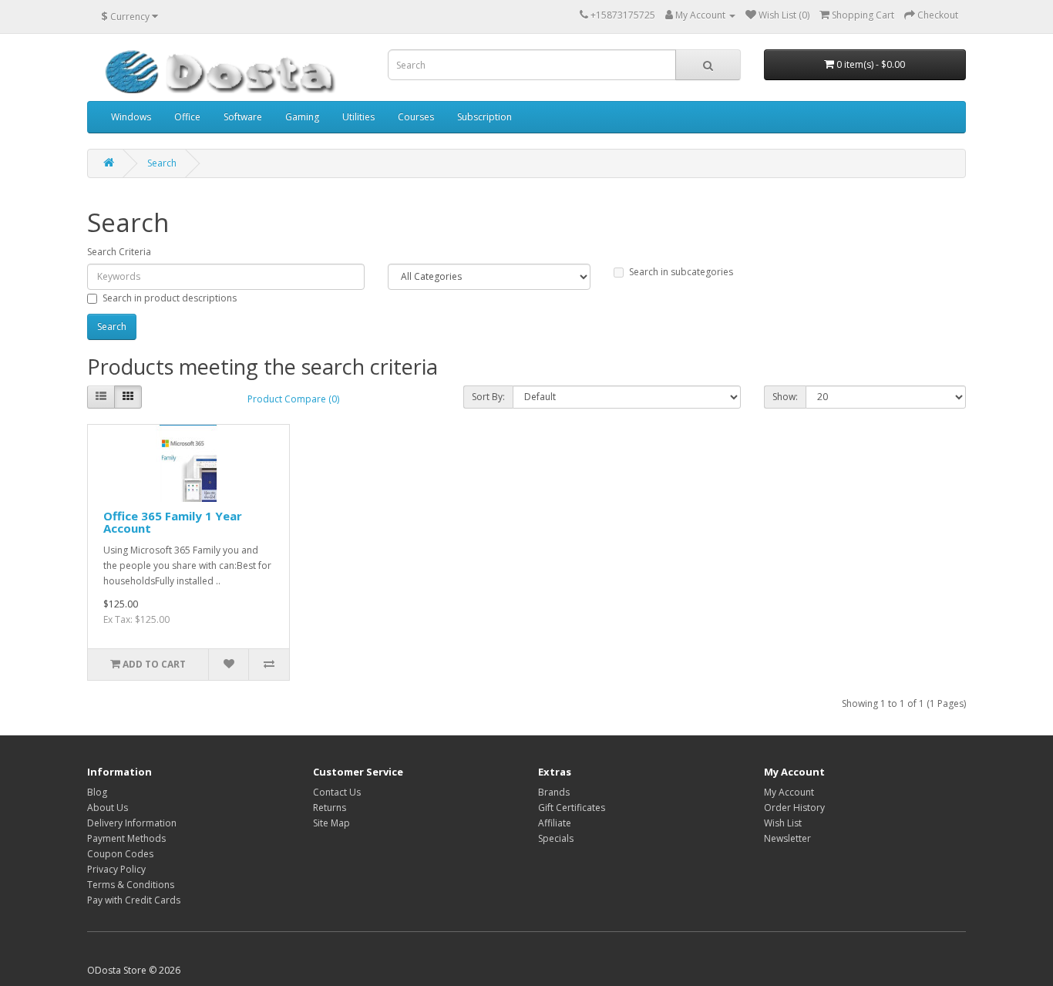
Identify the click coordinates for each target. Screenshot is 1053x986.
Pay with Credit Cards (133, 900)
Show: (785, 396)
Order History (794, 807)
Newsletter (787, 838)
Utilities (358, 116)
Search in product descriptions (170, 298)
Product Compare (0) (293, 399)
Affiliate (554, 823)
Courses (416, 116)
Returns (329, 807)
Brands (554, 792)
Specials (556, 838)
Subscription (484, 116)
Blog (97, 792)
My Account (789, 792)
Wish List (783, 823)
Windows (131, 116)
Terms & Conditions (130, 884)
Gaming (302, 116)
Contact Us (337, 792)
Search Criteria (119, 251)
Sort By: (488, 396)
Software (243, 116)
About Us (107, 807)
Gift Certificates (571, 807)
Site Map (331, 823)
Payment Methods (126, 838)
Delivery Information (132, 823)
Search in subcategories (681, 271)
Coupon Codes (120, 853)
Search (162, 163)
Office (187, 116)
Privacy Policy (116, 869)
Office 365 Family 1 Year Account (172, 522)
